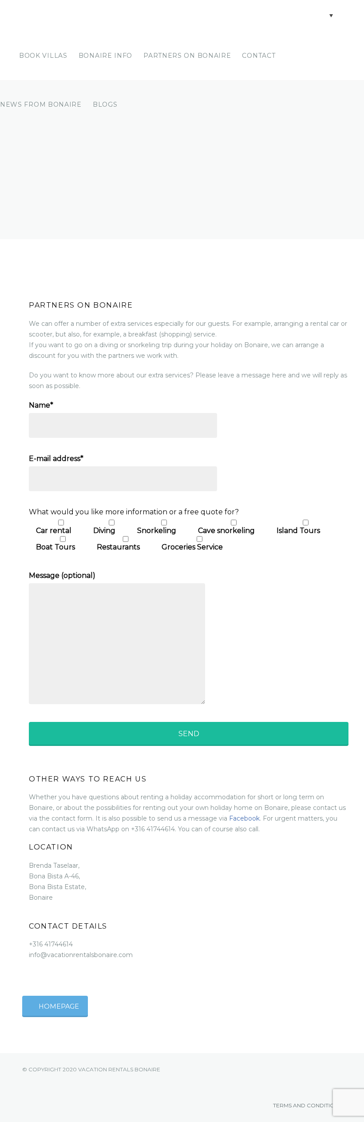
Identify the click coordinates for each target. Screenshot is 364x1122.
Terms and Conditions (307, 1105)
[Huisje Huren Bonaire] (75, 15)
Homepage (59, 1006)
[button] (323, 15)
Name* (41, 405)
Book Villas (43, 56)
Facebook (244, 818)
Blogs (105, 104)
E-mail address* (56, 458)
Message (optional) (62, 575)
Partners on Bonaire (187, 56)
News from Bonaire (41, 104)
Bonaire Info (105, 56)
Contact (258, 56)
